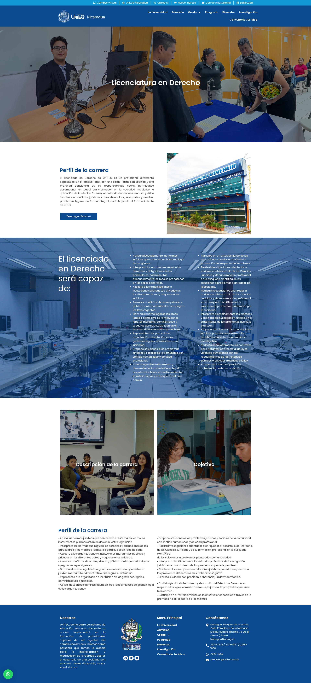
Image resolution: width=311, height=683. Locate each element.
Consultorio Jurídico (243, 20)
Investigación (248, 12)
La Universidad (157, 12)
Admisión (178, 12)
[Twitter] (131, 658)
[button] (8, 674)
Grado (192, 12)
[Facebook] (125, 658)
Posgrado (211, 12)
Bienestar (228, 12)
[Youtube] (136, 658)
